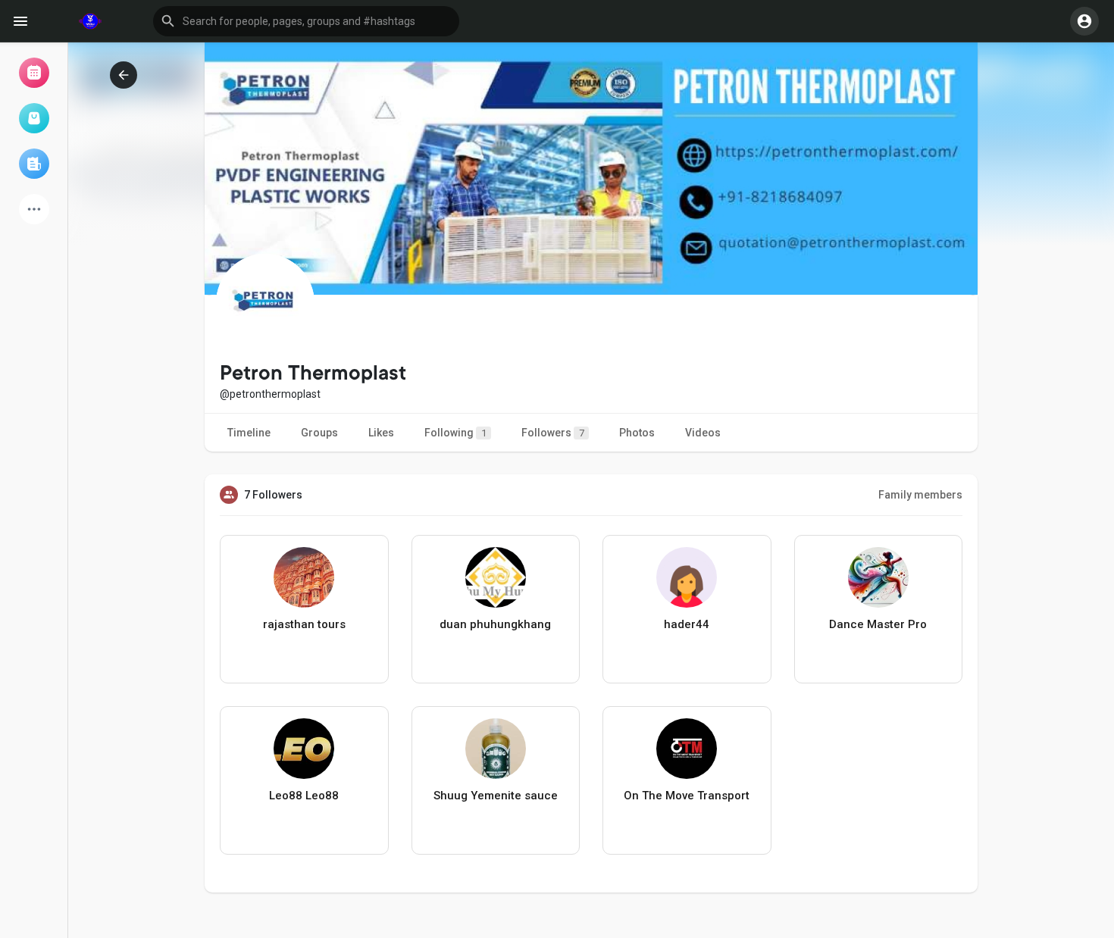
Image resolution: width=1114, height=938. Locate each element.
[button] (306, 21)
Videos (703, 433)
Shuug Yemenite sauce (495, 795)
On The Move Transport (686, 795)
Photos (637, 433)
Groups (319, 433)
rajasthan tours (304, 624)
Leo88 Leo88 (304, 795)
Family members (920, 495)
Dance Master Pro (878, 624)
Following (455, 433)
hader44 (686, 624)
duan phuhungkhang (495, 624)
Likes (381, 433)
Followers (552, 433)
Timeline (249, 433)
